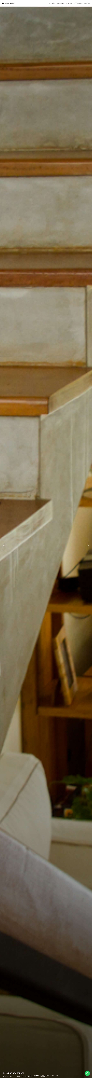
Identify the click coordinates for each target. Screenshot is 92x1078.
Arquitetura (8, 3)
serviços (69, 3)
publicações (78, 3)
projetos (52, 3)
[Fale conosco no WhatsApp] (87, 1073)
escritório (60, 3)
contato (87, 3)
